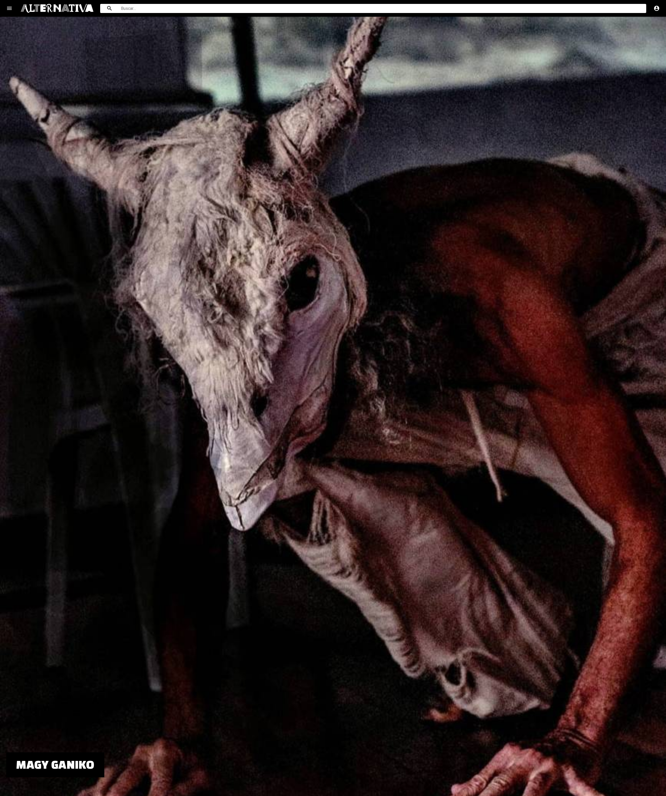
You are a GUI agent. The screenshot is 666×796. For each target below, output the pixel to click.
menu (9, 8)
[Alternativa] (57, 8)
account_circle (657, 8)
